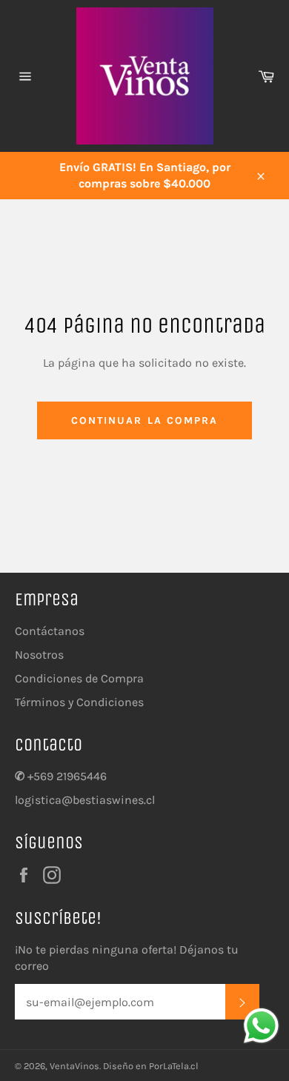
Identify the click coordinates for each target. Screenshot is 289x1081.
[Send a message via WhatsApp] (261, 1025)
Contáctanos (49, 631)
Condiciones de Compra (79, 678)
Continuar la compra (145, 420)
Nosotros (39, 655)
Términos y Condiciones (79, 702)
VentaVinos (74, 1065)
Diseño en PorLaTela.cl (151, 1065)
